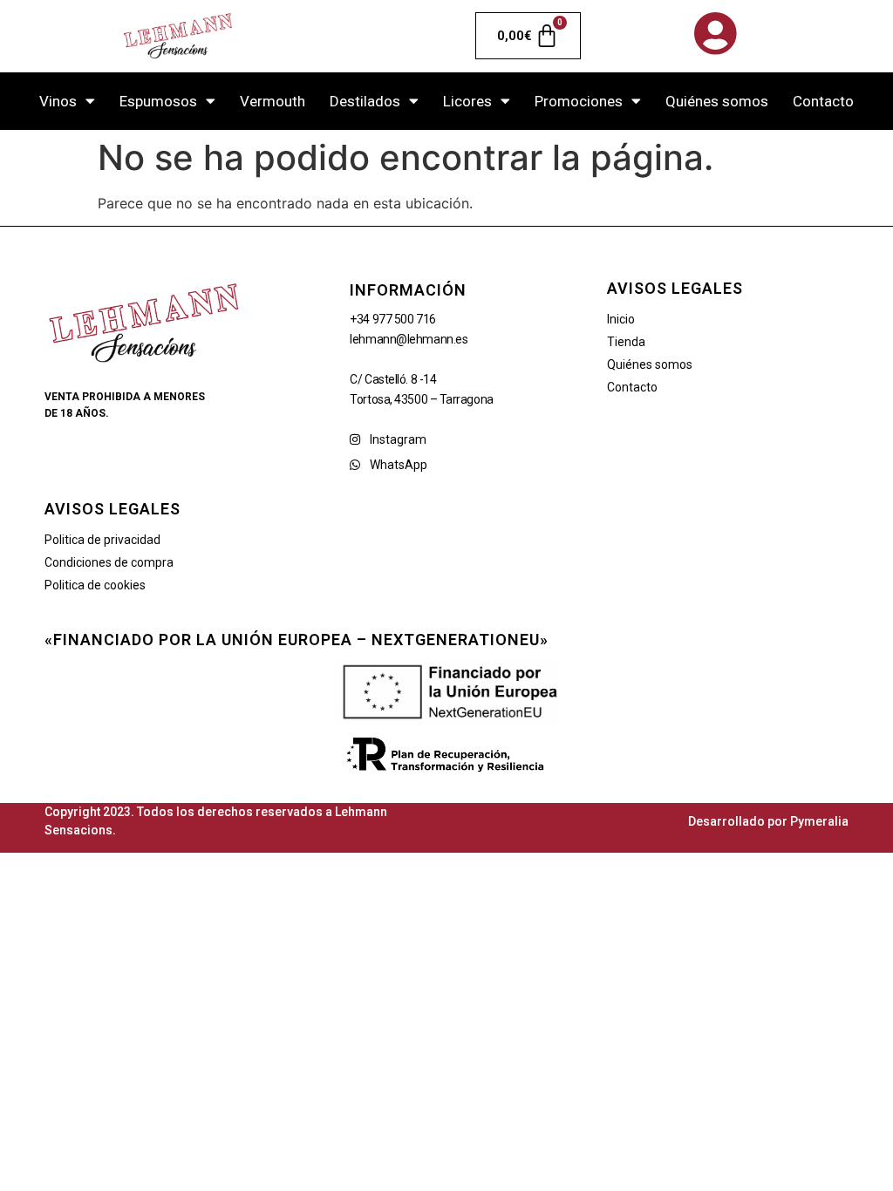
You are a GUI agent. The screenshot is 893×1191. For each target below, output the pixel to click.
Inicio (621, 319)
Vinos (58, 101)
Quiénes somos (716, 101)
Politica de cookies (95, 585)
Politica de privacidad (102, 540)
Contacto (823, 101)
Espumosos (158, 101)
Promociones (579, 101)
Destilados (365, 101)
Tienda (626, 342)
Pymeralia (819, 821)
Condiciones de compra (109, 562)
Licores (467, 101)
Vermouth (272, 101)
